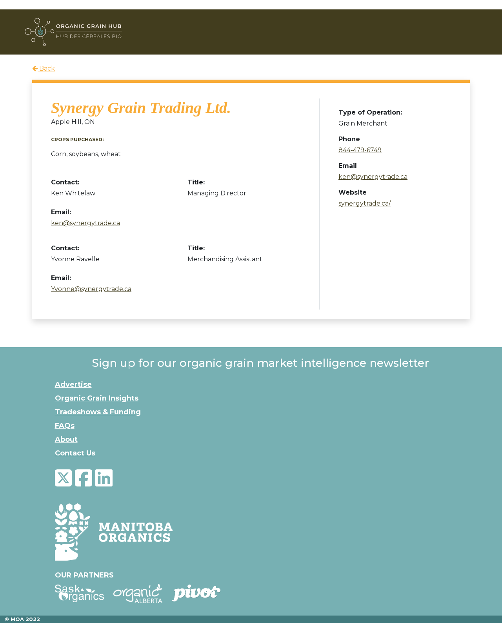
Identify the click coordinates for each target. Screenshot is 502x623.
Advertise (73, 384)
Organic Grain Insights (96, 398)
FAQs (65, 425)
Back (46, 68)
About (66, 439)
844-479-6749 (360, 150)
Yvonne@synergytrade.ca (91, 289)
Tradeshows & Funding (98, 412)
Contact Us (75, 453)
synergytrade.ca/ (364, 203)
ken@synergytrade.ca (85, 223)
